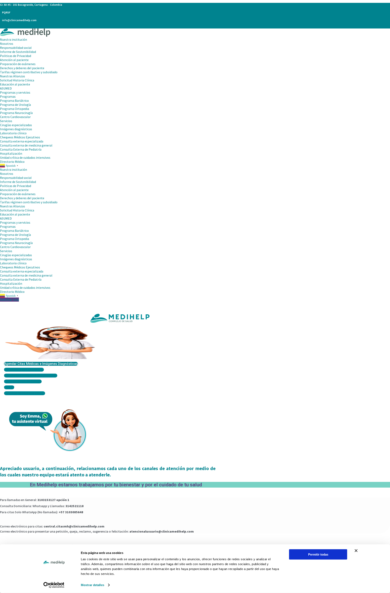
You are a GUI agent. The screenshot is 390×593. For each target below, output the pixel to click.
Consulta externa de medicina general (26, 145)
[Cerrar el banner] (356, 550)
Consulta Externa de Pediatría (20, 149)
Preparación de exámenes (18, 64)
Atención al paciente (14, 60)
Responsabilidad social (16, 48)
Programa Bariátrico (14, 100)
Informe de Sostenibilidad (18, 52)
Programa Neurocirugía (16, 113)
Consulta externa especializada (21, 141)
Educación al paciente (15, 84)
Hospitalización (11, 153)
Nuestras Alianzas (12, 76)
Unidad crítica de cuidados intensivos (25, 157)
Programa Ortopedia (14, 109)
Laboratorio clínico (13, 133)
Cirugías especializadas (16, 125)
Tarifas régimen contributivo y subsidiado (28, 72)
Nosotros (6, 44)
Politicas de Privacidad (15, 56)
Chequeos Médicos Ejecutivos (20, 137)
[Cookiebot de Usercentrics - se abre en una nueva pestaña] (54, 585)
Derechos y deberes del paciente (22, 68)
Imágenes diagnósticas (16, 129)
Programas (8, 96)
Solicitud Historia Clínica (17, 80)
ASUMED (6, 88)
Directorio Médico (12, 162)
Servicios (6, 121)
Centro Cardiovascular (15, 117)
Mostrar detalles (92, 585)
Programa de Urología (15, 105)
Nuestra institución (13, 39)
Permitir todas (318, 554)
